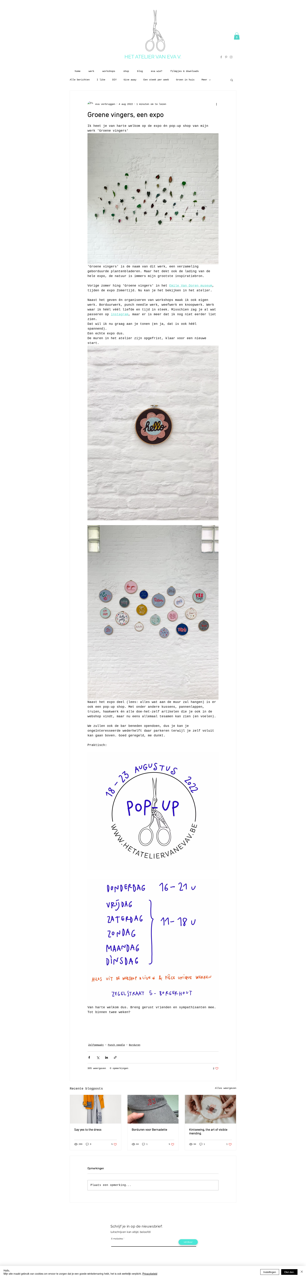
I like (101, 79)
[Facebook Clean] (220, 1213)
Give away (130, 79)
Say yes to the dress (87, 1130)
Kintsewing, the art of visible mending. (208, 1131)
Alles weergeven (225, 1088)
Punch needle (116, 1045)
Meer (204, 79)
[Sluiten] (302, 1272)
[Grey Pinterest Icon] (226, 57)
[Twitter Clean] (225, 1213)
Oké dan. (289, 1272)
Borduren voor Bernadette (149, 1130)
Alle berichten (80, 79)
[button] (237, 36)
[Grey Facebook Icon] (221, 57)
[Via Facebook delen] (89, 1057)
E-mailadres (117, 1239)
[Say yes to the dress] (95, 1109)
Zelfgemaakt (96, 1045)
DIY (114, 79)
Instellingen (269, 1272)
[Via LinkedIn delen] (106, 1057)
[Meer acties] (216, 104)
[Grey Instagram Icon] (231, 57)
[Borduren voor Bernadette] (153, 1109)
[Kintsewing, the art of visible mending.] (210, 1109)
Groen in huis (185, 79)
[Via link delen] (115, 1057)
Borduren (134, 1045)
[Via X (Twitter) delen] (98, 1057)
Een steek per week (156, 79)
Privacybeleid (149, 1273)
